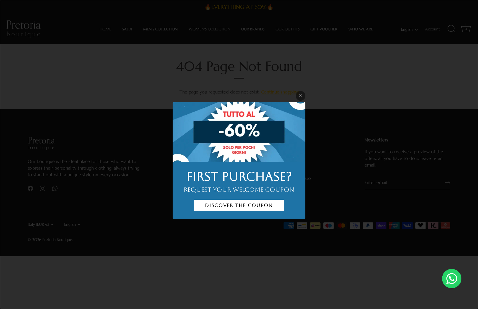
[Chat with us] (451, 278)
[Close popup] (300, 96)
